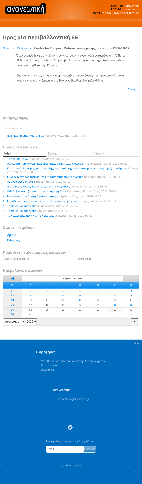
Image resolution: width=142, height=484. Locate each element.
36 (12, 314)
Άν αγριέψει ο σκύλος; (39, 181)
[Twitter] (71, 427)
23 (131, 304)
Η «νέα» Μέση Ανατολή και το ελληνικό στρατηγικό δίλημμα (64, 176)
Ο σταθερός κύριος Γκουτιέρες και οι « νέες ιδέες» (57, 186)
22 (115, 304)
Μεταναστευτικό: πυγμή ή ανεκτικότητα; (54, 196)
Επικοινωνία (49, 365)
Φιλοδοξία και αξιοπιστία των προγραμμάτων (61, 191)
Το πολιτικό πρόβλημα (42, 206)
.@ (73, 399)
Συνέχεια (133, 89)
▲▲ (136, 342)
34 (12, 304)
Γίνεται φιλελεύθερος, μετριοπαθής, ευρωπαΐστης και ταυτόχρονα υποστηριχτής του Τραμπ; (73, 170)
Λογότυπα (47, 370)
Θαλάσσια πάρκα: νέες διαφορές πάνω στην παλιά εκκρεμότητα (67, 163)
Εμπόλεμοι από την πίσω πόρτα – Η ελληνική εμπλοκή (61, 201)
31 (12, 290)
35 (12, 309)
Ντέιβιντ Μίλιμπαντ (18, 48)
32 (12, 295)
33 (12, 300)
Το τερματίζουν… (38, 158)
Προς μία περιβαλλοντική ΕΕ (40, 37)
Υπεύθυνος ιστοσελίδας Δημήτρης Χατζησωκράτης (73, 361)
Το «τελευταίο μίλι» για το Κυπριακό (49, 215)
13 (80, 300)
